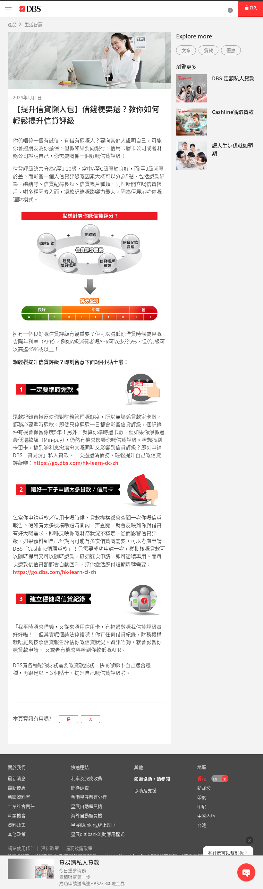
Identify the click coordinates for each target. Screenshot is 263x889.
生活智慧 (33, 24)
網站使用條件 (21, 848)
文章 (186, 50)
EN (215, 779)
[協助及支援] (230, 9)
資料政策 (50, 848)
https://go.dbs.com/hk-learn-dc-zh (75, 462)
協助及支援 (145, 790)
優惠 (230, 50)
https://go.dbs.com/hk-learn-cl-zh (54, 572)
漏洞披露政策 (78, 848)
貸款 (208, 50)
